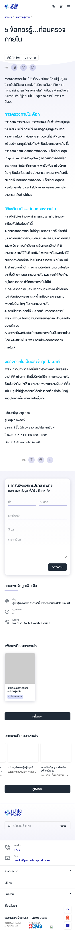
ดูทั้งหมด (37, 716)
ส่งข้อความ (57, 567)
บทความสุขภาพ (23, 17)
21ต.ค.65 (31, 57)
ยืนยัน (63, 826)
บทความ (8, 17)
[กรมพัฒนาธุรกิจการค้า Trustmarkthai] (51, 926)
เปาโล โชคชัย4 (13, 57)
